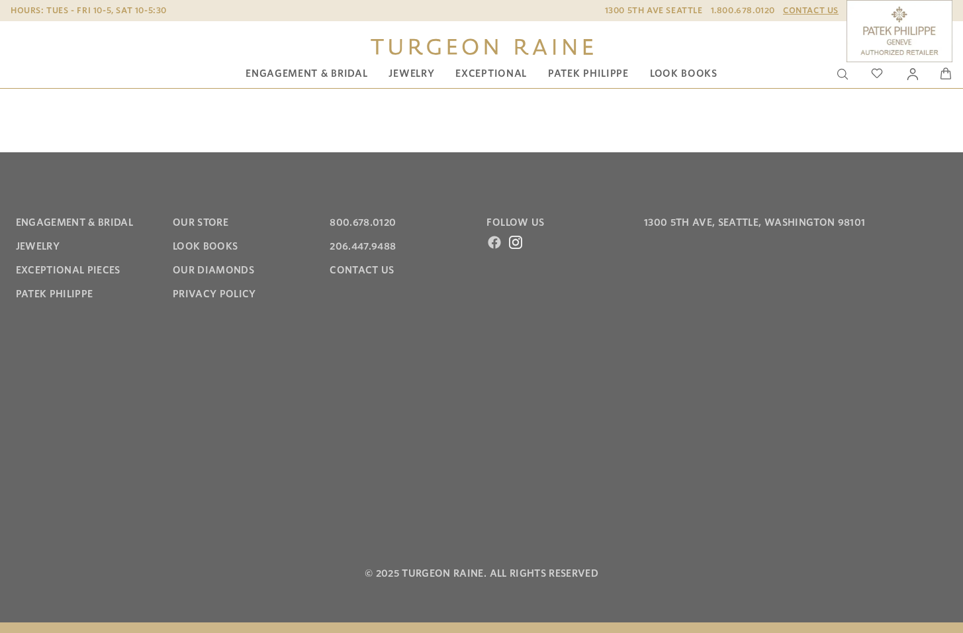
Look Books (683, 73)
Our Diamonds (213, 270)
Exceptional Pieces (68, 270)
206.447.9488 (363, 246)
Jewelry (411, 73)
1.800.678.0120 (743, 10)
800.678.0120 (363, 222)
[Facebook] (494, 242)
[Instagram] (516, 242)
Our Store (200, 222)
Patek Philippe (588, 73)
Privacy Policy (214, 294)
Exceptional (491, 73)
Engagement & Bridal (306, 73)
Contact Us (811, 10)
